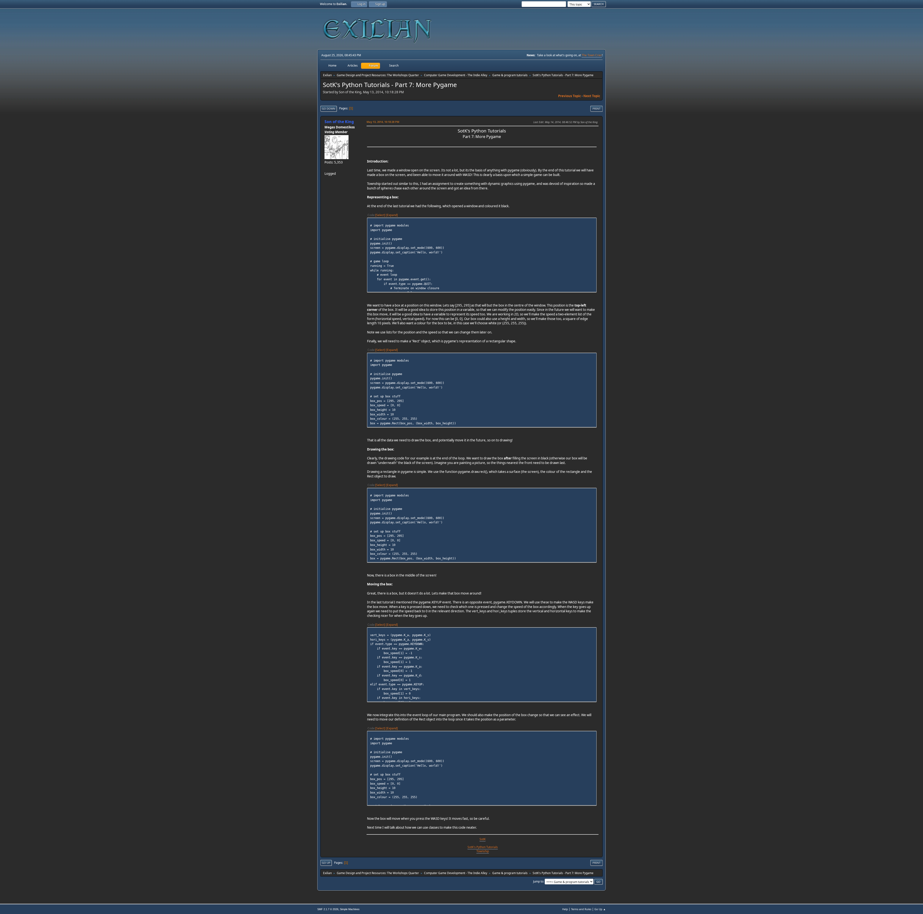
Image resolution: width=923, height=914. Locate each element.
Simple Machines (350, 909)
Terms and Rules (581, 909)
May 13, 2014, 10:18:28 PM (383, 122)
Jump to (538, 881)
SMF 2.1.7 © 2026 (327, 909)
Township (482, 851)
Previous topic (569, 96)
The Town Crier (592, 55)
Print (596, 108)
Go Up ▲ (600, 909)
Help (565, 909)
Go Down (328, 108)
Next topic (591, 96)
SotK (483, 839)
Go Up (326, 862)
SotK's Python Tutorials (483, 847)
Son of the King (339, 121)
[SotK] (326, 168)
